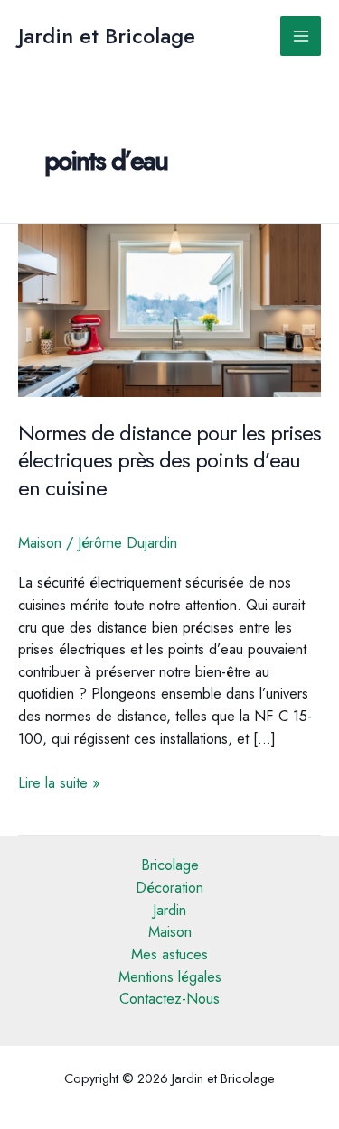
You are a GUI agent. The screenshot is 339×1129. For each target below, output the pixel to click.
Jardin (169, 910)
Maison (39, 542)
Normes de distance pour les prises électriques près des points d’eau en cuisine (169, 461)
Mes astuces (169, 954)
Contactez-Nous (169, 998)
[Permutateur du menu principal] (300, 36)
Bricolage (170, 864)
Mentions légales (169, 976)
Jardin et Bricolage (106, 36)
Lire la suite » (58, 783)
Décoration (169, 887)
